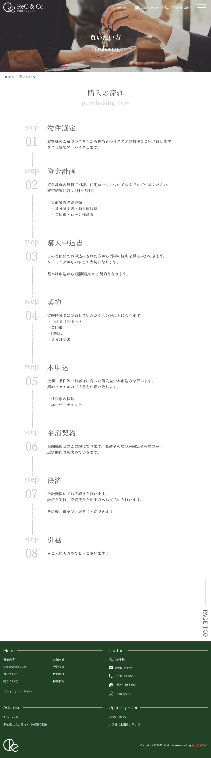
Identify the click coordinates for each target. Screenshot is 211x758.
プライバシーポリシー (17, 691)
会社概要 (58, 667)
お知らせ (58, 659)
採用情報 (58, 681)
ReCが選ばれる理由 (16, 667)
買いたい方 (10, 674)
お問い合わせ (149, 8)
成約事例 (58, 674)
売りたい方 (10, 681)
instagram (123, 694)
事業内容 (9, 659)
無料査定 (123, 8)
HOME (8, 76)
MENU (202, 7)
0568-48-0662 (181, 8)
